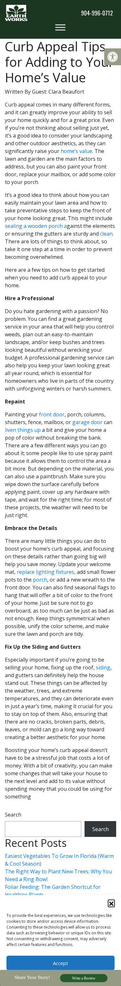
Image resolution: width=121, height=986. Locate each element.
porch (40, 579)
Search (13, 814)
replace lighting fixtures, (46, 571)
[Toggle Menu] (60, 27)
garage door (87, 422)
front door (52, 414)
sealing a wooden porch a (36, 225)
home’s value (76, 151)
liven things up (23, 429)
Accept (60, 963)
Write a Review (84, 978)
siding (103, 667)
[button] (112, 56)
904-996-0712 (97, 13)
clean (106, 233)
